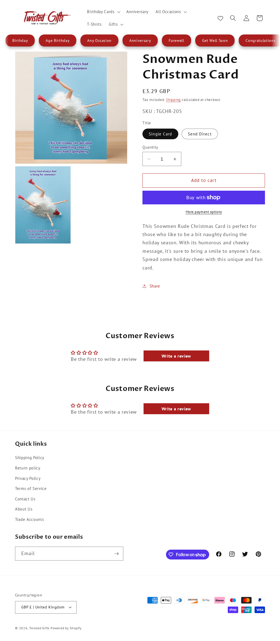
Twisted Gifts (39, 628)
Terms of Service (31, 488)
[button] (102, 11)
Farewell (176, 40)
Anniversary (140, 40)
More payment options (204, 212)
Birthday (20, 40)
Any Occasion (99, 40)
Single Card (160, 134)
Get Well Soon (215, 40)
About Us (23, 509)
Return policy (27, 468)
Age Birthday (57, 40)
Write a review (176, 356)
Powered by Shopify (66, 628)
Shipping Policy (29, 457)
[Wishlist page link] (220, 18)
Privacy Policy (27, 478)
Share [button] (155, 286)
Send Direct (200, 134)
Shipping (173, 99)
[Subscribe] (116, 554)
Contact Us (25, 498)
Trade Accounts (29, 519)
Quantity (150, 147)
